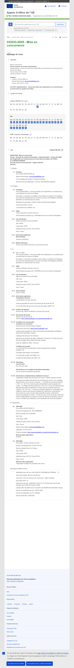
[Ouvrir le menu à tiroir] (9, 53)
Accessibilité (10, 619)
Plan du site (10, 632)
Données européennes (13, 644)
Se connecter (51, 6)
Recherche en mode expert (35, 30)
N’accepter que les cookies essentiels (39, 663)
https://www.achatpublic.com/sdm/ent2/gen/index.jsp (36, 318)
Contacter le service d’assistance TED (17, 595)
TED (8, 37)
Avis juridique (10, 613)
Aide (8, 591)
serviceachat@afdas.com (32, 81)
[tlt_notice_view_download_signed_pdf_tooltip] (38, 106)
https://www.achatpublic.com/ (39, 328)
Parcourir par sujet (50, 30)
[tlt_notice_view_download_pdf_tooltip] (11, 122)
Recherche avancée (20, 30)
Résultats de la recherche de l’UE (16, 647)
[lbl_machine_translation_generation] (30, 134)
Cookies (9, 616)
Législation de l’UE (12, 640)
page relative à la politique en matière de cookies (53, 653)
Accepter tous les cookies (16, 663)
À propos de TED (12, 628)
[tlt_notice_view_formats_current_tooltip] (62, 150)
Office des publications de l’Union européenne (21, 579)
